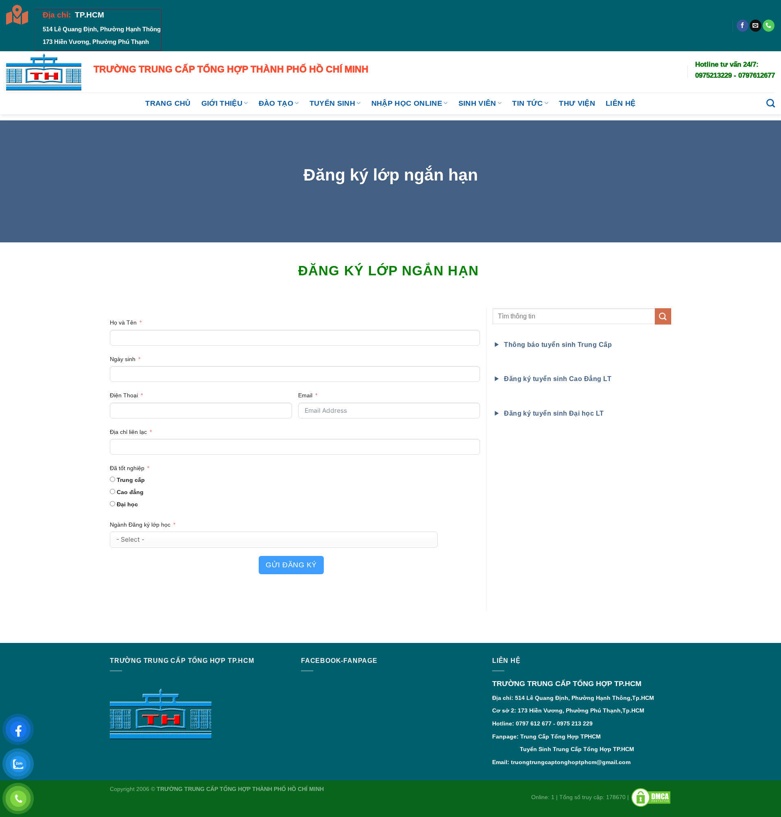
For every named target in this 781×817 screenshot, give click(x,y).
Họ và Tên (124, 322)
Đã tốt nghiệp (127, 468)
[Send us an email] (755, 26)
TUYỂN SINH (333, 103)
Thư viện (577, 103)
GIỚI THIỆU (222, 103)
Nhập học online (406, 103)
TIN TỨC (527, 103)
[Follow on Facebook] (742, 26)
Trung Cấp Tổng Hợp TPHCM (560, 736)
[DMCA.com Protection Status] (650, 797)
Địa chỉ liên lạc (128, 432)
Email (305, 395)
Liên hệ (620, 103)
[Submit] (663, 316)
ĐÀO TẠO (276, 103)
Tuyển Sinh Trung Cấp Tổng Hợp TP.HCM (563, 749)
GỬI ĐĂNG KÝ (291, 565)
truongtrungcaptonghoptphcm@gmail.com (570, 762)
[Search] (770, 103)
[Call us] (768, 26)
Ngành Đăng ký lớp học (140, 524)
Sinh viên (477, 103)
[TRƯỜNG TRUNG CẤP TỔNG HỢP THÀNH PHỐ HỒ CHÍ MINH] (43, 71)
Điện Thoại (124, 395)
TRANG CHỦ (167, 103)
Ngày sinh (122, 359)
